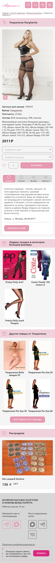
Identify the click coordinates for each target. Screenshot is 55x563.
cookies (24, 556)
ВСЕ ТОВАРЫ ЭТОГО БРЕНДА (27, 419)
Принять (41, 553)
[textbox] (25, 149)
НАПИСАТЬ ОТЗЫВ (17, 228)
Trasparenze (16, 110)
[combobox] (27, 149)
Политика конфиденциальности (18, 544)
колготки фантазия (17, 13)
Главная (5, 13)
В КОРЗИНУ (36, 165)
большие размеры (34, 13)
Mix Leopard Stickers (13, 478)
